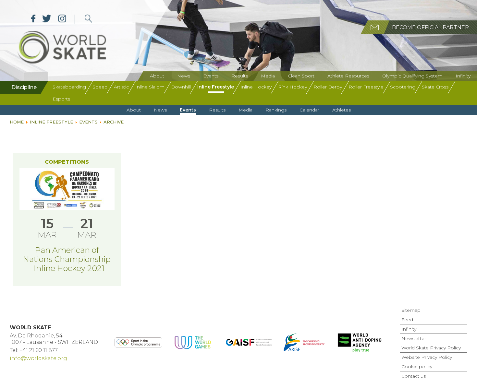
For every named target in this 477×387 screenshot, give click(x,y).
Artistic (121, 87)
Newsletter (413, 338)
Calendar (309, 110)
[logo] (88, 19)
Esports (61, 99)
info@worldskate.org (38, 358)
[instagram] (62, 19)
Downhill (181, 87)
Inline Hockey (256, 87)
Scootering (402, 87)
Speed (99, 87)
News (183, 76)
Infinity (463, 76)
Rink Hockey (292, 87)
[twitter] (47, 19)
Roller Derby (327, 87)
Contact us (413, 376)
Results (239, 76)
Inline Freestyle (215, 87)
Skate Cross (435, 87)
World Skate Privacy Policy (431, 348)
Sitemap (411, 310)
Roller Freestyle (366, 87)
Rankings (276, 110)
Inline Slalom (150, 87)
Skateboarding (69, 87)
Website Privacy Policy (426, 357)
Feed (407, 319)
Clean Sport (301, 76)
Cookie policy (416, 366)
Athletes (341, 110)
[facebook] (33, 19)
